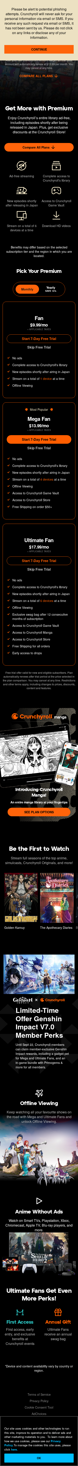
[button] (21, 902)
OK (39, 1458)
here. (14, 1449)
